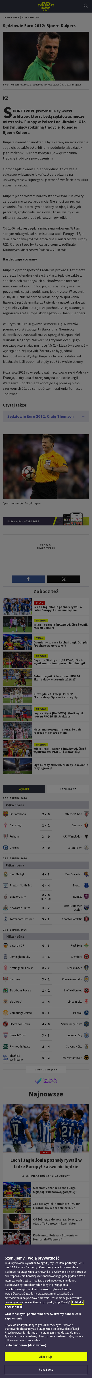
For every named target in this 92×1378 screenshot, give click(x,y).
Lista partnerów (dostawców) (25, 1345)
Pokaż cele (46, 1369)
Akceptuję (45, 1357)
